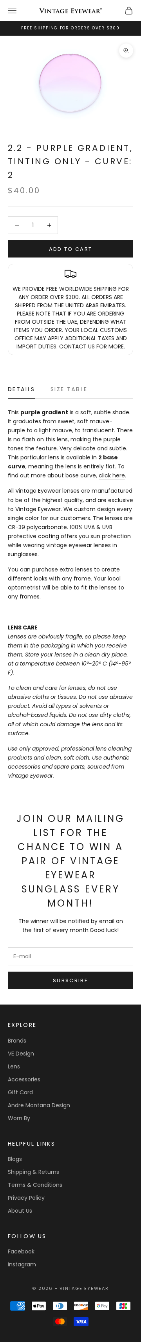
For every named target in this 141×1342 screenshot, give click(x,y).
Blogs (15, 1159)
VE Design (21, 1053)
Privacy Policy (26, 1198)
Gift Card (20, 1092)
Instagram (22, 1264)
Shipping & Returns (33, 1172)
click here (112, 475)
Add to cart (70, 249)
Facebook (21, 1251)
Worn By (19, 1118)
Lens (14, 1066)
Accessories (24, 1079)
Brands (17, 1041)
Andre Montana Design (39, 1105)
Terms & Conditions (35, 1185)
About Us (20, 1211)
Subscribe (70, 980)
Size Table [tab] (69, 389)
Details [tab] (21, 389)
